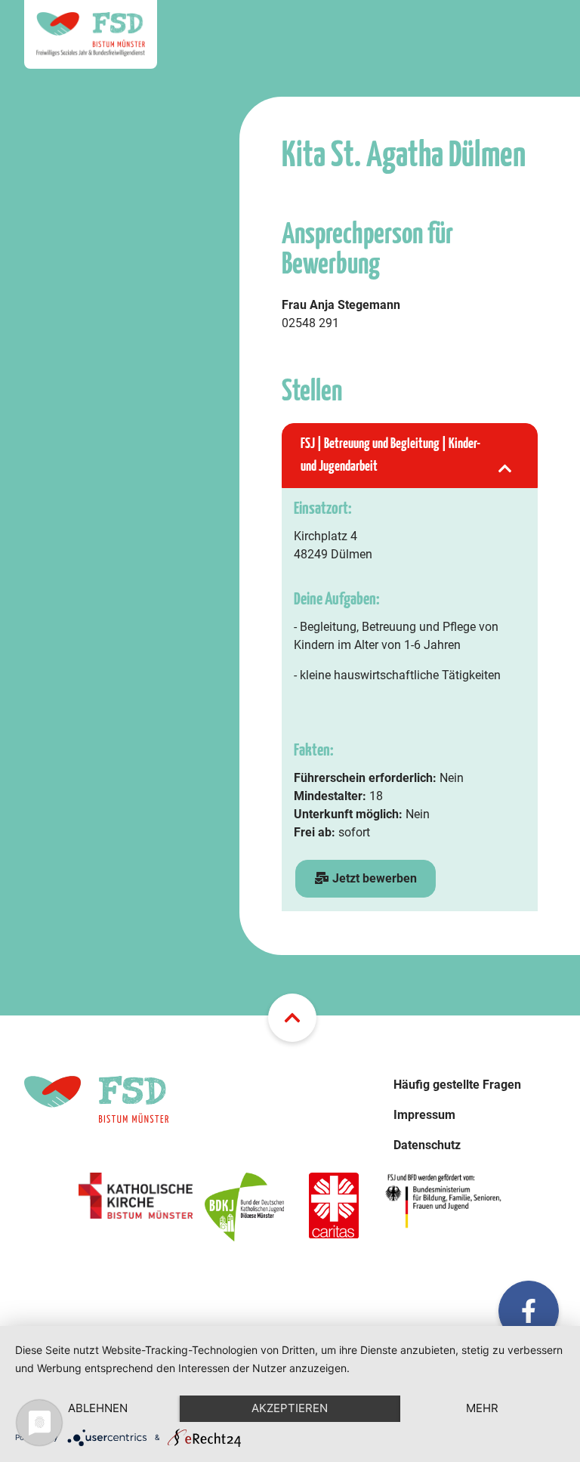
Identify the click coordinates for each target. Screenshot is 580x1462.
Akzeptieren (289, 1408)
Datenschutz (427, 1145)
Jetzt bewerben (373, 878)
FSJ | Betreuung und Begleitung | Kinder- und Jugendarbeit (390, 455)
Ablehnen (98, 1408)
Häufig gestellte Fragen (457, 1084)
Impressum (424, 1115)
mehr (482, 1408)
